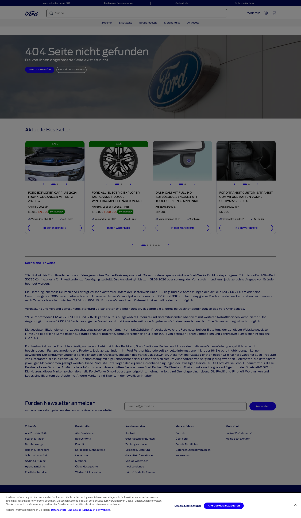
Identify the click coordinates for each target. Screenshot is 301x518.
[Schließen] (295, 505)
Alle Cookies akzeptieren (224, 506)
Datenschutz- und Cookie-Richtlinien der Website (80, 510)
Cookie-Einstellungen (188, 505)
